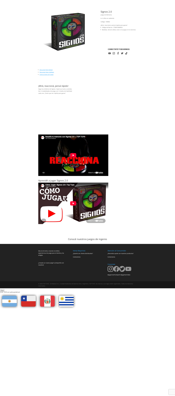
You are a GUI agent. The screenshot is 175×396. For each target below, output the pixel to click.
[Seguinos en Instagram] (110, 271)
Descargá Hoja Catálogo (47, 72)
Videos (85, 6)
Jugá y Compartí (66, 6)
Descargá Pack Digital (46, 70)
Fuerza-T (78, 6)
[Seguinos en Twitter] (122, 271)
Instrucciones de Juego (46, 74)
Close (2, 290)
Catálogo (94, 6)
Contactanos (104, 6)
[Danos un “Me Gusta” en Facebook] (116, 271)
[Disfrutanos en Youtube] (128, 271)
